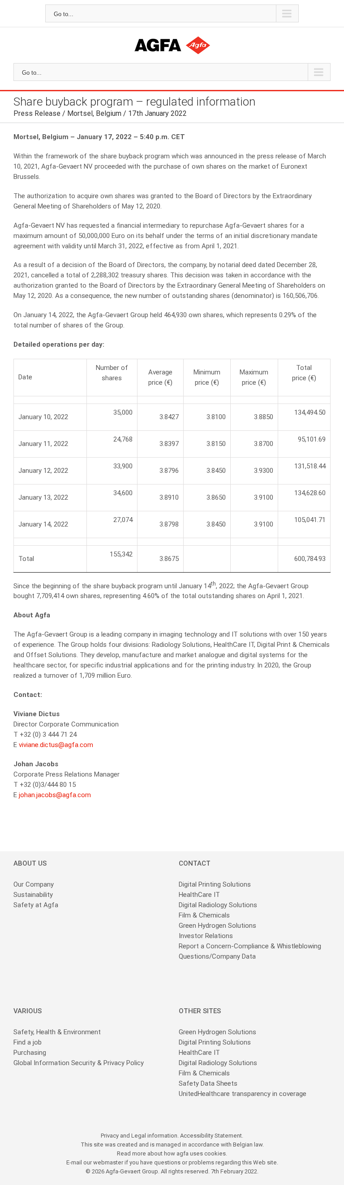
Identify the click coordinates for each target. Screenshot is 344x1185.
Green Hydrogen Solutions (217, 926)
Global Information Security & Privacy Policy (78, 1063)
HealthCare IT (199, 895)
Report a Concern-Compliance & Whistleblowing (250, 946)
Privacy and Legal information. (140, 1135)
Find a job (27, 1042)
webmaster (108, 1162)
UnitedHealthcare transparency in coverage (242, 1094)
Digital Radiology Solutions (218, 905)
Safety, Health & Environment (57, 1032)
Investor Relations (206, 936)
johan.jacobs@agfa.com (55, 795)
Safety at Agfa (35, 905)
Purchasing (29, 1053)
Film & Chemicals (204, 915)
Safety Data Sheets (208, 1083)
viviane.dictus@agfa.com (56, 745)
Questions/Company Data (217, 956)
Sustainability (33, 895)
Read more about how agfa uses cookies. (172, 1153)
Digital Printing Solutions (216, 884)
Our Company (33, 884)
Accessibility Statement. (211, 1135)
